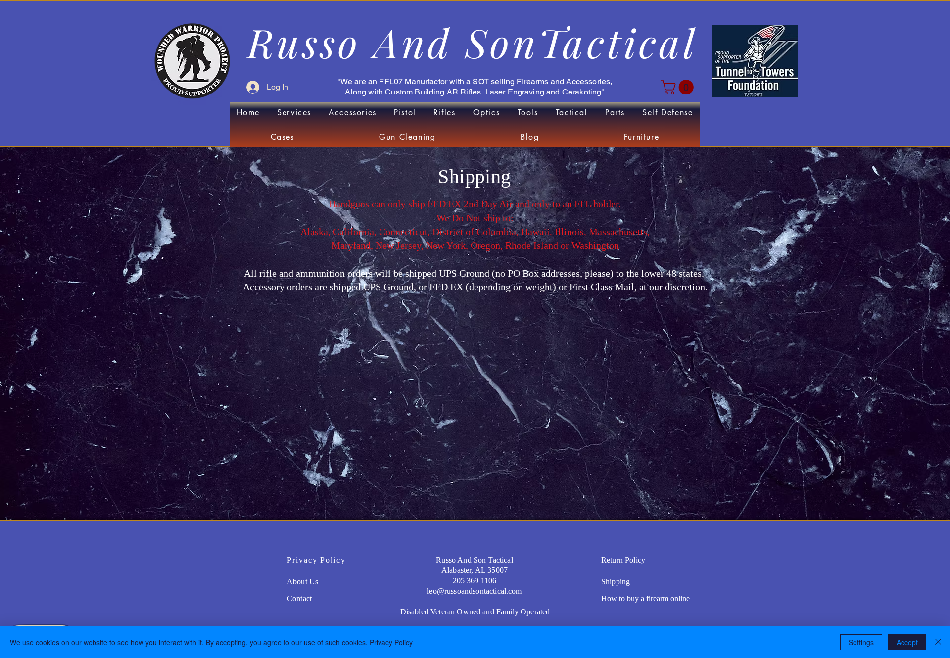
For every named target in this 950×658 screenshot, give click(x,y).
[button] (679, 87)
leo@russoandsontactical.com (474, 591)
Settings (861, 642)
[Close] (938, 642)
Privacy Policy (391, 642)
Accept (907, 642)
